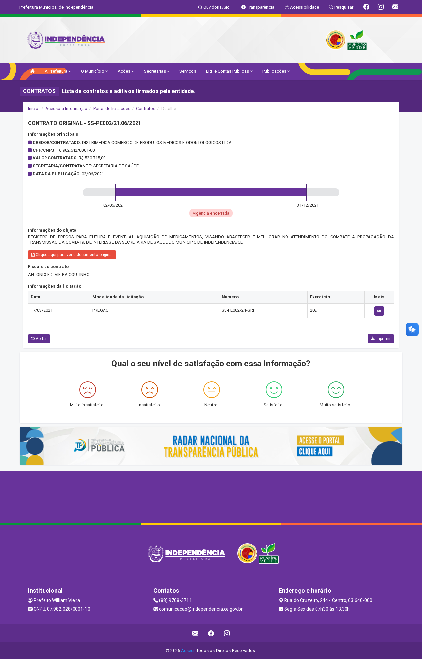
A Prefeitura (56, 71)
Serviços (187, 71)
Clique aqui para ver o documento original (74, 254)
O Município (93, 71)
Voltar (41, 338)
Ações (125, 71)
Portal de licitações (111, 108)
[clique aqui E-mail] (195, 633)
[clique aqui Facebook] (211, 633)
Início (33, 108)
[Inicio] (32, 71)
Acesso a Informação (66, 108)
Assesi (188, 650)
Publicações (274, 71)
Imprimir (383, 338)
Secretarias (155, 71)
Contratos (145, 108)
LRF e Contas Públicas (228, 71)
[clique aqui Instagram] (227, 633)
